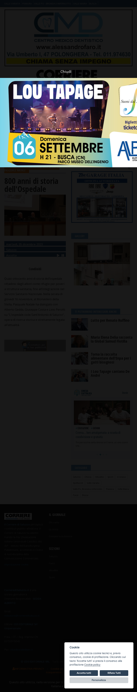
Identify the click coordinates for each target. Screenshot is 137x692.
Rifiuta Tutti (114, 672)
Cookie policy (92, 664)
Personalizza (99, 680)
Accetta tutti (84, 672)
